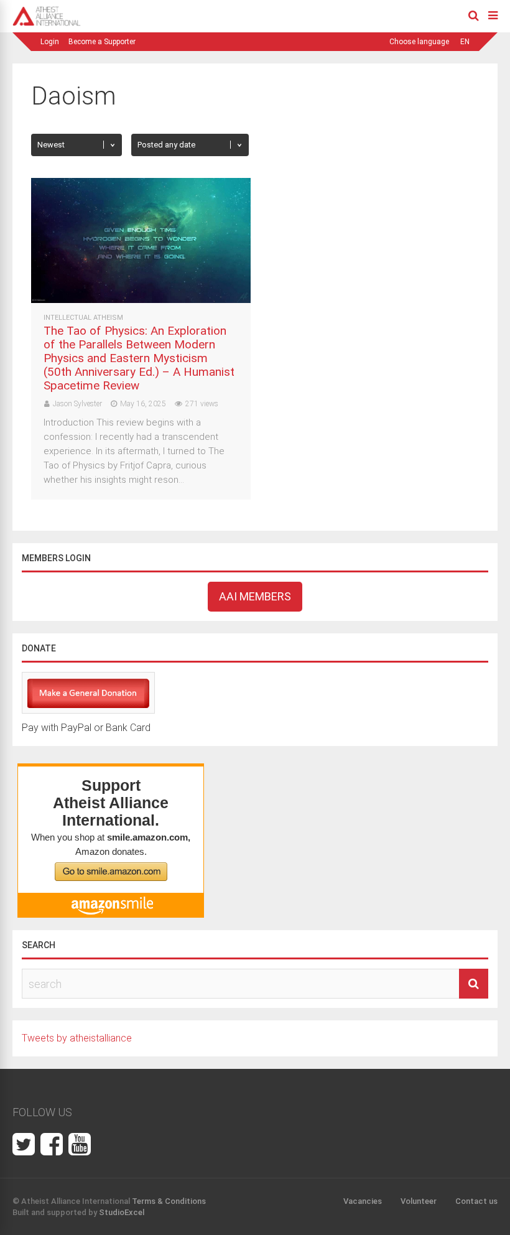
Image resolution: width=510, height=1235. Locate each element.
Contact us (476, 1201)
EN (465, 41)
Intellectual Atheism (83, 318)
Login (49, 41)
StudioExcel (121, 1212)
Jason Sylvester (77, 403)
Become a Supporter (102, 41)
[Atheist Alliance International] (46, 23)
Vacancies (362, 1201)
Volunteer (419, 1201)
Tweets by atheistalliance (77, 1038)
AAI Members (255, 596)
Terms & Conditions (169, 1201)
